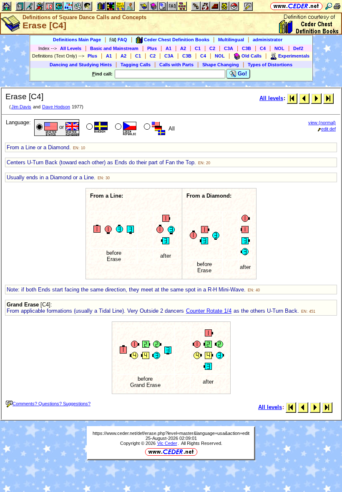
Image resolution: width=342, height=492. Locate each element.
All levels (271, 98)
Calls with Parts (176, 64)
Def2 (298, 48)
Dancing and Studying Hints (81, 64)
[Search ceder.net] (328, 6)
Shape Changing (220, 64)
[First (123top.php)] (292, 98)
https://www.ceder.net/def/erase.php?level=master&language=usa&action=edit (171, 433)
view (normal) (322, 122)
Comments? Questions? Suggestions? (52, 403)
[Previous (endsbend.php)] (304, 98)
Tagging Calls (136, 64)
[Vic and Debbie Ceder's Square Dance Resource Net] (296, 6)
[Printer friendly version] (337, 6)
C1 (198, 48)
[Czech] (124, 127)
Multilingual (231, 39)
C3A (228, 48)
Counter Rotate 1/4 (208, 311)
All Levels (70, 48)
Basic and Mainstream (114, 48)
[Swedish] (96, 127)
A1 (168, 48)
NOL (279, 48)
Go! (241, 73)
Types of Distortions (270, 64)
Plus (152, 48)
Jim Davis (21, 106)
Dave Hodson (56, 106)
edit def (328, 128)
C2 (212, 48)
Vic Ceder (167, 443)
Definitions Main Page (77, 39)
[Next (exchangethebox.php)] (316, 98)
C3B (246, 48)
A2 (183, 48)
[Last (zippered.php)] (328, 98)
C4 (263, 48)
